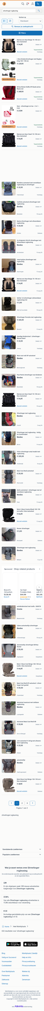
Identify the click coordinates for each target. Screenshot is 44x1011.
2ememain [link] (26, 980)
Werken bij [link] (26, 971)
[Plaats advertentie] (38, 4)
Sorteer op (22, 17)
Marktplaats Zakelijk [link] (29, 953)
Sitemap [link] (5, 984)
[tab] (4, 21)
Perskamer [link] (6, 976)
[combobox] (19, 11)
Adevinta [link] (25, 976)
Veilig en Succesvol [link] (9, 957)
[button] (27, 4)
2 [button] (22, 803)
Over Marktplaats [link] (8, 971)
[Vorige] (11, 803)
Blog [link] (3, 953)
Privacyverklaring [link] (28, 961)
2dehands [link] (5, 980)
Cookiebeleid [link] (6, 966)
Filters (23, 33)
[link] (4, 4)
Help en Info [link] (26, 957)
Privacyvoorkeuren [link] (29, 966)
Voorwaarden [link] (7, 961)
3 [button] (27, 803)
